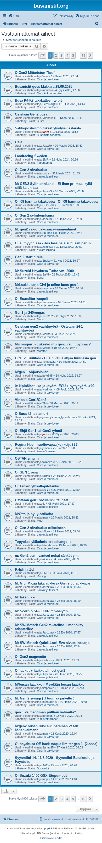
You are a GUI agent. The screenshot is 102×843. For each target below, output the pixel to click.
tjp (43, 503)
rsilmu (46, 475)
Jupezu (47, 674)
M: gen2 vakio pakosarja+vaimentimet (45, 229)
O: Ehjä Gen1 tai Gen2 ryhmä (38, 431)
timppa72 (48, 688)
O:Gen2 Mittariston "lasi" (35, 73)
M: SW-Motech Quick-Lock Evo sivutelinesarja (52, 643)
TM (44, 403)
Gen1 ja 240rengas (30, 313)
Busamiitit (43, 768)
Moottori (42, 350)
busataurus (49, 701)
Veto (45, 76)
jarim (45, 131)
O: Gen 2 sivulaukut (31, 170)
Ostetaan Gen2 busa (31, 114)
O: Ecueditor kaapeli (31, 299)
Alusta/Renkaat (46, 451)
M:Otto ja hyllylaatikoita (34, 514)
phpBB (48, 828)
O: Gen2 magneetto (30, 657)
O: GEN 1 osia (26, 472)
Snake (46, 260)
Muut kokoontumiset (50, 93)
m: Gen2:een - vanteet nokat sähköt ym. (47, 556)
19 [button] (83, 55)
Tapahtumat (44, 162)
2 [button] (56, 55)
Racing (41, 576)
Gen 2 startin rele (29, 257)
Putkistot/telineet (47, 718)
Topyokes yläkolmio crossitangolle (43, 542)
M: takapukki (25, 597)
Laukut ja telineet (47, 176)
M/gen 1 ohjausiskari (32, 372)
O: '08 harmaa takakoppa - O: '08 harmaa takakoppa (56, 201)
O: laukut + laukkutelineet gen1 (40, 671)
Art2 (45, 765)
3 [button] (62, 55)
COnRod (48, 205)
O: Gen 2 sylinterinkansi (34, 215)
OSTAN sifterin (27, 458)
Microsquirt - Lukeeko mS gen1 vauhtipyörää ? (53, 344)
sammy (47, 288)
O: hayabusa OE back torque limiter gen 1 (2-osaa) (56, 744)
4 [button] (67, 55)
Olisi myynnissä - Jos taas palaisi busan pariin (53, 243)
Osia (18, 142)
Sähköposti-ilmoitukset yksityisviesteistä (48, 128)
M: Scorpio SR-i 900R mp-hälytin (41, 611)
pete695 (47, 375)
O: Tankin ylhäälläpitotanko (37, 486)
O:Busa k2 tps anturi (31, 414)
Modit (40, 319)
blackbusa (48, 545)
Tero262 (47, 316)
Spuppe (47, 232)
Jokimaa (47, 246)
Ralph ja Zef (24, 569)
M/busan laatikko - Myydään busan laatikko (49, 684)
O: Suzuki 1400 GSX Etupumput (41, 776)
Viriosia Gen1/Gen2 (30, 400)
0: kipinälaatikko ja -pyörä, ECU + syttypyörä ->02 (54, 386)
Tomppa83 (49, 361)
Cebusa (47, 660)
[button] (42, 55)
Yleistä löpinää (46, 249)
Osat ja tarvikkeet (48, 79)
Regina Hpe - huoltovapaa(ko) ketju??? (46, 445)
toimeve (47, 462)
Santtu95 (48, 747)
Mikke (46, 531)
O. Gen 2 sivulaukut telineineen (40, 528)
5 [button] (73, 55)
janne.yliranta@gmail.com (58, 417)
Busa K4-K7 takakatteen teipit (38, 100)
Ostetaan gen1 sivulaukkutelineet (41, 500)
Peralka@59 (50, 104)
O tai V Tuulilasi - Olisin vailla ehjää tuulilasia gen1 (56, 358)
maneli (46, 90)
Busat (40, 121)
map (45, 517)
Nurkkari (47, 389)
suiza (45, 173)
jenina (46, 448)
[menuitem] (14, 16)
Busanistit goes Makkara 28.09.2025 (43, 87)
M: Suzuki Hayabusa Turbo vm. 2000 (44, 271)
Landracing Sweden (31, 156)
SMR (45, 159)
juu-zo (46, 489)
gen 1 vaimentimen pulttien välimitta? (45, 712)
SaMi (45, 274)
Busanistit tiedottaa (49, 134)
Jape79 (47, 191)
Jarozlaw (48, 586)
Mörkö (46, 333)
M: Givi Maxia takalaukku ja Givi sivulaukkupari (53, 583)
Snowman (48, 302)
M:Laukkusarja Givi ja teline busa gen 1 (47, 285)
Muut (40, 520)
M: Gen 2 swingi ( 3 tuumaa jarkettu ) (44, 698)
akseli (46, 559)
